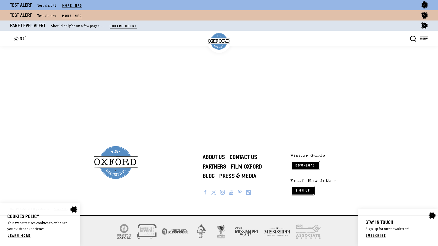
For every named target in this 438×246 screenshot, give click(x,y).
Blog (209, 176)
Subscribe (376, 235)
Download (305, 165)
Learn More (19, 235)
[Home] (219, 41)
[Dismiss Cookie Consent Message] (74, 209)
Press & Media (237, 176)
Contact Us (243, 157)
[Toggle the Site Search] (413, 38)
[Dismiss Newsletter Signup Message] (432, 215)
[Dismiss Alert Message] (424, 5)
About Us (214, 157)
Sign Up (302, 190)
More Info (72, 5)
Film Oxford (246, 166)
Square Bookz (123, 26)
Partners (214, 166)
